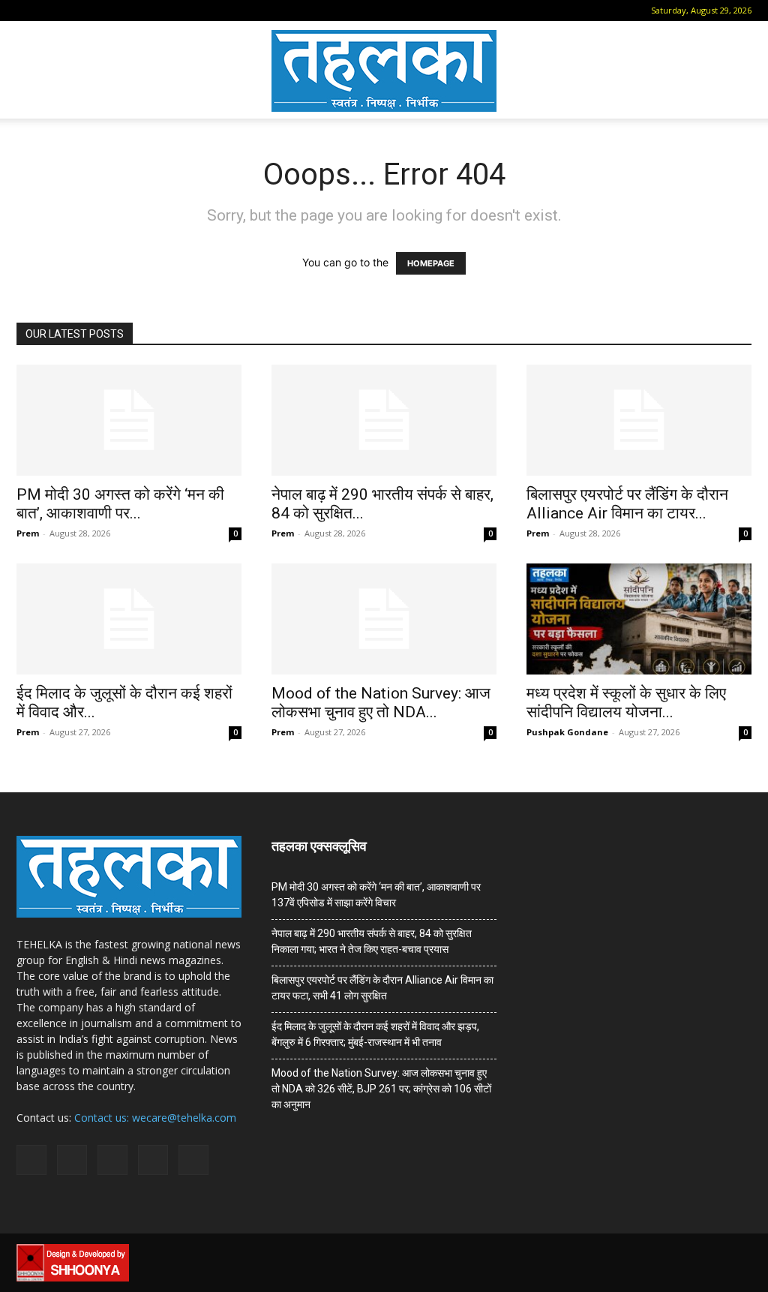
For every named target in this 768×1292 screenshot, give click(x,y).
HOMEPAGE (430, 263)
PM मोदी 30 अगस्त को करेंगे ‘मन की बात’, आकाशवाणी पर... (120, 503)
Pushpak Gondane (567, 732)
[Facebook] (50, 10)
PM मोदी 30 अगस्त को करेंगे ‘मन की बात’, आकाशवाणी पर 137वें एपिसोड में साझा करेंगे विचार (376, 895)
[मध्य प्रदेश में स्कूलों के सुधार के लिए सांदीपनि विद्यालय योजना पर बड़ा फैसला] (639, 619)
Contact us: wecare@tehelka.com (155, 1117)
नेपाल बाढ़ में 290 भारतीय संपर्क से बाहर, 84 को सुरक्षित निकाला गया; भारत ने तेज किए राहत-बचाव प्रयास (372, 941)
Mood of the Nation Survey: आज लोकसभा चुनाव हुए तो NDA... (381, 702)
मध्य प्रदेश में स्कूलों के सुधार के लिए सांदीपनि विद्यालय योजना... (626, 702)
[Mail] (75, 10)
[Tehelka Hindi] (384, 71)
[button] (27, 10)
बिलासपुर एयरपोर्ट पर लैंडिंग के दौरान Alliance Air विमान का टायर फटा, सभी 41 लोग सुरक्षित (383, 988)
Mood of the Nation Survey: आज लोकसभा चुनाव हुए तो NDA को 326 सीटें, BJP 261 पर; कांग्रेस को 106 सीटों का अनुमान (381, 1088)
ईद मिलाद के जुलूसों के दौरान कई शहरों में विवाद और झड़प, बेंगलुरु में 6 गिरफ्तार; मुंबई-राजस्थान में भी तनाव (375, 1034)
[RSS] (99, 10)
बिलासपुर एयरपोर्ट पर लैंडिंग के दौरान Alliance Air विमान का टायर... (627, 503)
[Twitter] (124, 10)
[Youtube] (149, 10)
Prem (27, 533)
